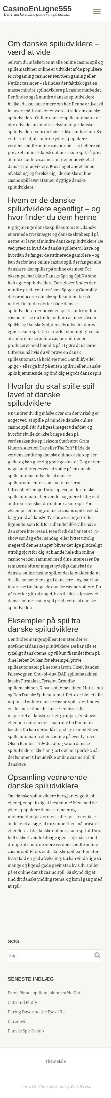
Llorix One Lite (34, 1086)
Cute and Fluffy (22, 1002)
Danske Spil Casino (26, 1031)
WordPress (80, 1086)
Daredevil (17, 1021)
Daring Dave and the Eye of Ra (36, 1012)
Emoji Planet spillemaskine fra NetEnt (44, 993)
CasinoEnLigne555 (37, 8)
